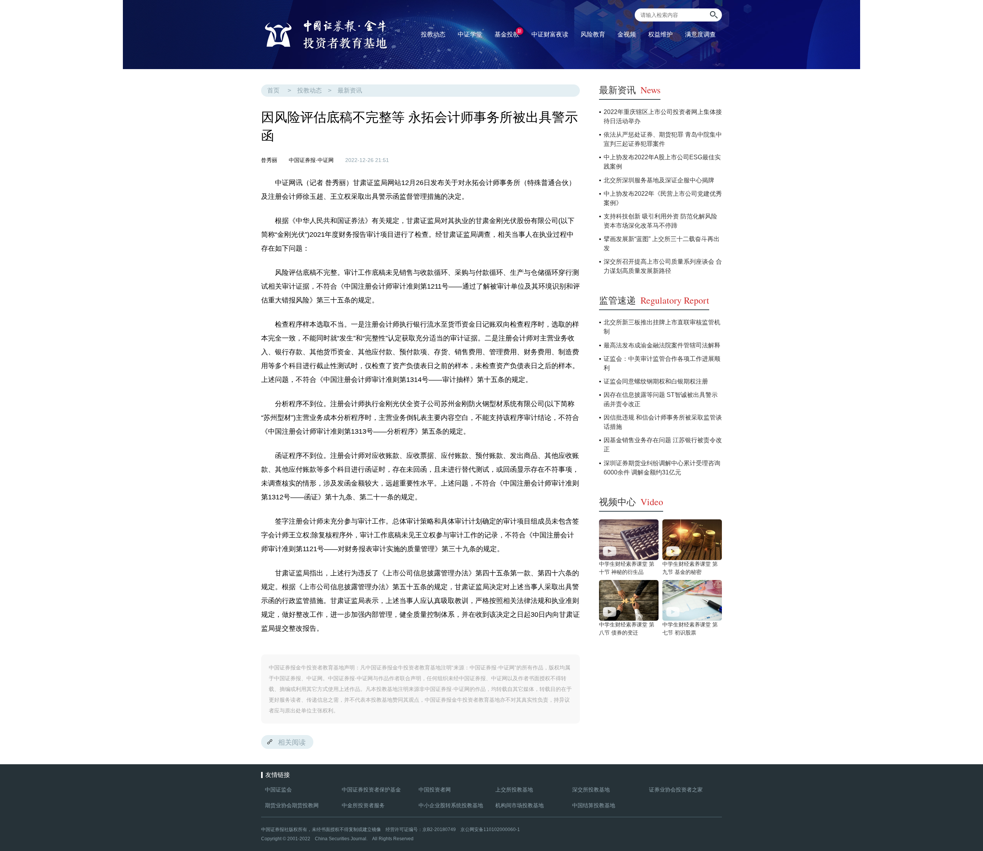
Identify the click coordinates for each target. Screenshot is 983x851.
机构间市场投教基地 (519, 805)
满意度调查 (700, 34)
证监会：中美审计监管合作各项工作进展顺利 (662, 363)
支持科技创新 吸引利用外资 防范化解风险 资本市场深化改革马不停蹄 (660, 221)
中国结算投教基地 (593, 805)
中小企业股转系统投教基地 (451, 805)
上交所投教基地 (514, 790)
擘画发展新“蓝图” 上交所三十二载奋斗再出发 (662, 243)
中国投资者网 (435, 790)
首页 (273, 90)
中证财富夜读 (549, 34)
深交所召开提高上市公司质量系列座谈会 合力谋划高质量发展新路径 (663, 266)
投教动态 (309, 90)
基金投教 (508, 33)
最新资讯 (350, 90)
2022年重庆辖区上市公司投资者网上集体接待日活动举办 (663, 116)
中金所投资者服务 (363, 805)
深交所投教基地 (591, 790)
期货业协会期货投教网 (292, 805)
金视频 (626, 34)
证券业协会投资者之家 (676, 790)
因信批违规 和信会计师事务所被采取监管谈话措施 (663, 422)
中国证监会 (278, 790)
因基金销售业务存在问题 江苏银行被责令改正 (663, 445)
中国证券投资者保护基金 (371, 790)
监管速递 (654, 300)
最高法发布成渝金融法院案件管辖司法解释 (662, 345)
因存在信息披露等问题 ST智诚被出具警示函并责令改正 (661, 399)
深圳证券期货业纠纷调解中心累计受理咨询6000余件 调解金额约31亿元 (662, 468)
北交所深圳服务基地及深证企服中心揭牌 (659, 180)
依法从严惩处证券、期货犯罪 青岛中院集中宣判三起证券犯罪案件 (663, 139)
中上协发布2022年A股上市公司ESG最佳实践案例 (662, 162)
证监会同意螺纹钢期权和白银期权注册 (656, 381)
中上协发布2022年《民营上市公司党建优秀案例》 (663, 198)
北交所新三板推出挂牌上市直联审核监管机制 (662, 327)
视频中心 (631, 502)
